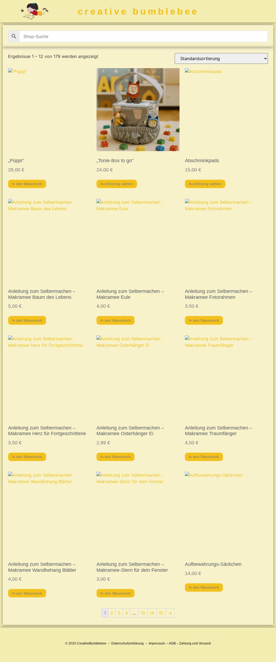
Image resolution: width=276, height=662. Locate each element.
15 (161, 613)
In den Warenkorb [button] (27, 184)
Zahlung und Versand (195, 643)
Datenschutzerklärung (127, 643)
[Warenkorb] (237, 11)
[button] (267, 11)
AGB (172, 643)
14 (152, 613)
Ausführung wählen (116, 184)
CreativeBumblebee (91, 643)
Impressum (157, 643)
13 (142, 613)
